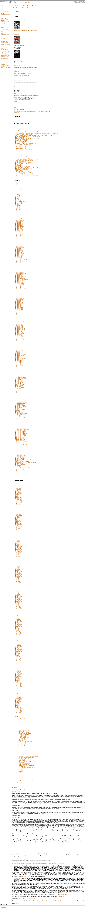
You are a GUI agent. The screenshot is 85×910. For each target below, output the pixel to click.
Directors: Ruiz (19, 334)
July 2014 (18, 616)
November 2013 (19, 624)
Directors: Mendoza (19, 308)
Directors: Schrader (19, 336)
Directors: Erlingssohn (20, 253)
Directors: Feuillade (19, 257)
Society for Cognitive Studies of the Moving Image (25, 467)
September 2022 (19, 515)
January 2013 (18, 634)
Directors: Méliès (19, 306)
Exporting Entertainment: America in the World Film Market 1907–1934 (5, 29)
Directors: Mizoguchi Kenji (21, 312)
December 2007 (19, 698)
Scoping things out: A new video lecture (23, 162)
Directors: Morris (19, 313)
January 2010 (18, 672)
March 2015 (18, 607)
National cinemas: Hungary (21, 434)
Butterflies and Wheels (23, 720)
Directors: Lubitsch (19, 300)
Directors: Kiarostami (20, 283)
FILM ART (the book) (20, 387)
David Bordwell (19, 210)
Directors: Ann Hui (19, 219)
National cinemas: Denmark (21, 428)
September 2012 (19, 638)
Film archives (18, 386)
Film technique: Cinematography (22, 399)
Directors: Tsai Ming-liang (21, 354)
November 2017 (19, 574)
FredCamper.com (22, 738)
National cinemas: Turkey (21, 456)
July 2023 (18, 504)
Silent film (18, 466)
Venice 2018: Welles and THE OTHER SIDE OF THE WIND (27, 138)
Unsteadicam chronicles (16, 784)
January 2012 (18, 647)
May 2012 (18, 643)
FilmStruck (18, 410)
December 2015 (19, 598)
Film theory (18, 408)
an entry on (34, 795)
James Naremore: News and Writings (25, 748)
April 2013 (18, 631)
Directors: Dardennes (20, 243)
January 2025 (18, 490)
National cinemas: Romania (21, 447)
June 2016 (18, 592)
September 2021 (19, 526)
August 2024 (18, 494)
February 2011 (19, 658)
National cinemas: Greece (21, 432)
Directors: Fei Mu (19, 255)
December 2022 (19, 512)
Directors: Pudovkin (20, 327)
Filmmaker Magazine (22, 736)
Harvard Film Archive (23, 743)
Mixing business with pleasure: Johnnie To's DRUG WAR (27, 159)
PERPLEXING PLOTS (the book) (22, 461)
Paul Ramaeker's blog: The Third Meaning (26, 765)
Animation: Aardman (20, 193)
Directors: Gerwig (19, 262)
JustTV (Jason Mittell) (23, 753)
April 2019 (18, 556)
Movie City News (22, 759)
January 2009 (18, 684)
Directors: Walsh (19, 361)
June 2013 (18, 629)
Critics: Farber (18, 206)
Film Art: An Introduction (4, 16)
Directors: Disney (19, 248)
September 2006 (19, 713)
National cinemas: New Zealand (22, 444)
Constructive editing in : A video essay (5, 38)
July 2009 (18, 678)
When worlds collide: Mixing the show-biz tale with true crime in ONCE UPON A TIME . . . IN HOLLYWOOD (37, 133)
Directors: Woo (19, 366)
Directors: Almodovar (20, 212)
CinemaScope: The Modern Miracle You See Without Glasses (5, 34)
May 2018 (18, 568)
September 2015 (19, 601)
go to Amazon (16, 34)
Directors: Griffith (19, 266)
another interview (24, 876)
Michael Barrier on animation (24, 755)
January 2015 (18, 609)
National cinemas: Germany (21, 431)
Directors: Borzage (19, 227)
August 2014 (18, 615)
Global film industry (20, 412)
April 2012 (18, 644)
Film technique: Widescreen (21, 406)
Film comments (19, 388)
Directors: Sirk (19, 340)
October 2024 (18, 492)
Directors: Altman (19, 213)
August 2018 (18, 565)
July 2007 (18, 703)
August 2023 (18, 503)
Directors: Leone (19, 296)
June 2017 (18, 579)
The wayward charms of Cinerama (22, 169)
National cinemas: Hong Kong (21, 433)
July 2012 (18, 641)
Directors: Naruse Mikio (20, 315)
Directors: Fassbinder (20, 254)
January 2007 (18, 709)
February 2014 (19, 621)
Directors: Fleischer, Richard (21, 259)
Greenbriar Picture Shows (23, 742)
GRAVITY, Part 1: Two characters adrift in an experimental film (28, 157)
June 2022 (18, 518)
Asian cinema (18, 196)
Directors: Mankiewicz (20, 303)
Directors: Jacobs (19, 277)
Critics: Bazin (18, 205)
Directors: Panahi (19, 323)
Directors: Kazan (19, 281)
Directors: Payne (19, 324)
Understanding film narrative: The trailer (23, 155)
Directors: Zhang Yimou (20, 370)
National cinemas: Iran (20, 437)
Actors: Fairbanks (19, 186)
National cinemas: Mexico (21, 442)
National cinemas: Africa (20, 422)
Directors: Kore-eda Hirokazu (21, 288)
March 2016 (18, 595)
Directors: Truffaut (19, 353)
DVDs (17, 373)
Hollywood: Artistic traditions (21, 413)
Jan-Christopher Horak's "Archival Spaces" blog (27, 749)
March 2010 (18, 670)
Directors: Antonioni (20, 220)
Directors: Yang (19, 368)
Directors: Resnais (19, 331)
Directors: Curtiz (19, 242)
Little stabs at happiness (20, 418)
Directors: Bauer (19, 222)
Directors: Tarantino (19, 350)
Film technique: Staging (20, 405)
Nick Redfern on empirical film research (26, 761)
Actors (17, 185)
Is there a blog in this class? (21, 417)
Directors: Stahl (19, 346)
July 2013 (18, 628)
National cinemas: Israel (20, 438)
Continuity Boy (21, 729)
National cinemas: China (20, 427)
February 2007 (19, 708)
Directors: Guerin (19, 268)
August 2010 (18, 664)
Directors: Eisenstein (20, 251)
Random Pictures (22, 766)
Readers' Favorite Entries (20, 464)
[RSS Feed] (16, 119)
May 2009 (18, 680)
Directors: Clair (19, 235)
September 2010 (19, 663)
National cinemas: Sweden (21, 453)
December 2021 (19, 524)
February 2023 (19, 510)
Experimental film (19, 374)
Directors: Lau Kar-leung (20, 295)
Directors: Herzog (19, 270)
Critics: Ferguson (19, 207)
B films (17, 198)
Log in (17, 782)
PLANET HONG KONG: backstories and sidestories (26, 462)
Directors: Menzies (19, 309)
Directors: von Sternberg (20, 358)
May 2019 (18, 555)
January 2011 (18, 659)
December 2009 (19, 673)
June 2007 (18, 704)
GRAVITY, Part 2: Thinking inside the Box (24, 156)
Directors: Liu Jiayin (20, 297)
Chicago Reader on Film (23, 721)
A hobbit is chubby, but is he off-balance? (23, 166)
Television (18, 472)
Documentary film (19, 372)
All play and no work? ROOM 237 (22, 163)
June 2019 (18, 554)
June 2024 (18, 495)
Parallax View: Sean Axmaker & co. (25, 764)
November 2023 (19, 501)
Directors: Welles (19, 364)
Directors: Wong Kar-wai (20, 365)
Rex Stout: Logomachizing (4, 41)
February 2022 (19, 522)
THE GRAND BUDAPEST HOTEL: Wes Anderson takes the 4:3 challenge (30, 153)
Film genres (18, 391)
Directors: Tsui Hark (20, 355)
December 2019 (19, 548)
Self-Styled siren (22, 771)
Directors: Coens (19, 236)
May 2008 (18, 693)
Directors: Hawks (19, 269)
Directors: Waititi (19, 360)
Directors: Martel (19, 305)
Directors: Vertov (19, 357)
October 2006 (18, 712)
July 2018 (18, 566)
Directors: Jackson (19, 276)
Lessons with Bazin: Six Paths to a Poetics (5, 42)
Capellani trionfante (19, 177)
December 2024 (19, 491)
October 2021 (18, 525)
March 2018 (18, 570)
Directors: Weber (19, 362)
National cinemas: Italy (20, 439)
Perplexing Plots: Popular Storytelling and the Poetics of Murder (5, 11)
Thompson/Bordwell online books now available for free (26, 130)
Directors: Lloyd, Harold (20, 298)
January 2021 (18, 534)
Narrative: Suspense (19, 421)
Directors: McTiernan (20, 307)
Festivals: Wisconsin (20, 384)
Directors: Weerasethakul (20, 363)
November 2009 (19, 674)
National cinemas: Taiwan (21, 454)
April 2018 (18, 569)
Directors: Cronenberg (20, 239)
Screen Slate (21, 770)
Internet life (18, 416)
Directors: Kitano (19, 286)
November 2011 (19, 649)
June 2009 (18, 679)
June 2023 (18, 505)
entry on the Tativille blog (64, 894)
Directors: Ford (19, 260)
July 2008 (18, 690)
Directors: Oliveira (19, 317)
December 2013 (19, 623)
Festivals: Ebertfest (19, 379)
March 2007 (18, 707)
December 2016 (19, 585)
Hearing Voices (3, 66)
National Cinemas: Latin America (22, 441)
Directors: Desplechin (20, 247)
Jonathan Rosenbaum (22, 752)
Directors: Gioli (19, 263)
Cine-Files (20, 723)
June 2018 (18, 567)
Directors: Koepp (19, 287)
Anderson (18, 191)
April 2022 (18, 520)
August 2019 (18, 552)
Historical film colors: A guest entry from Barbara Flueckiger (27, 131)
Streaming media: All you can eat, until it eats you (25, 129)
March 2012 (18, 645)
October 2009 (18, 675)
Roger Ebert (18, 164)
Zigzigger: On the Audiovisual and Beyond (26, 780)
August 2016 (18, 590)
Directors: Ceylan (19, 232)
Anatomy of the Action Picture (5, 65)
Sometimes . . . (19, 468)
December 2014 (19, 610)
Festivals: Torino (19, 381)
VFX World (21, 776)
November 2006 (19, 711)
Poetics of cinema (19, 463)
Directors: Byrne (19, 228)
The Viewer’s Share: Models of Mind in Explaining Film (5, 49)
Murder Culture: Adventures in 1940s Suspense (5, 48)
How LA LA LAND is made (21, 140)
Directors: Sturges (19, 347)
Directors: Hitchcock (20, 271)
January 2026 (18, 487)
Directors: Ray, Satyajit (20, 329)
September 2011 (19, 651)
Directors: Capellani (19, 230)
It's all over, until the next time (21, 142)
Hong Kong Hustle (22, 746)
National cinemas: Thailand (21, 455)
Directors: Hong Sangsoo (20, 272)
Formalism (18, 411)
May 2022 (18, 519)
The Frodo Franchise (20, 473)
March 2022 (18, 521)
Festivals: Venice (19, 383)
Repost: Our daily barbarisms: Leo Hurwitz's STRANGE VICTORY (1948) (30, 132)
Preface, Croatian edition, (5, 67)
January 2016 (18, 597)
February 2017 (19, 583)
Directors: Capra (19, 231)
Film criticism (18, 389)
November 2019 (19, 549)
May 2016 (18, 593)
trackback (83, 900)
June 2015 (18, 604)
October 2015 (18, 600)
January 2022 (18, 523)
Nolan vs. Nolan (19, 170)
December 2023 (19, 500)
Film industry (18, 393)
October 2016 (18, 588)
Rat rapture (14, 787)
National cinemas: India (20, 436)
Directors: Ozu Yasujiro (20, 321)
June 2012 (18, 642)
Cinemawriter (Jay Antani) (23, 724)
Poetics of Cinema (3, 24)
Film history (18, 392)
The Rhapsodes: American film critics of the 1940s (25, 474)
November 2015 (19, 599)
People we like (19, 460)
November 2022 (19, 513)
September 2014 (19, 614)
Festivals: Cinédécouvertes (21, 377)
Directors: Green (19, 265)
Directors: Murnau (19, 314)
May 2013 (18, 630)
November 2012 (19, 636)
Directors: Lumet (19, 301)
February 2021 (19, 533)
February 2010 (19, 671)
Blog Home (18, 14)
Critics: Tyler (18, 209)
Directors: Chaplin (19, 233)
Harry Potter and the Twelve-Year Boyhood (24, 147)
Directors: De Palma (20, 245)
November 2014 (19, 611)
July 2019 (18, 553)
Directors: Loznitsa (19, 299)
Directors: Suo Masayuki (20, 349)
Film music (18, 394)
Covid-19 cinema (19, 202)
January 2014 (18, 622)
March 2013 (18, 632)
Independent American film (21, 415)
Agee (17, 190)
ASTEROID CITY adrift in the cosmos (23, 126)
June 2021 (18, 529)
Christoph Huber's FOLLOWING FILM (26, 722)
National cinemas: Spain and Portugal (23, 452)
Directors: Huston (19, 274)
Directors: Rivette (19, 332)
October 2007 (18, 700)
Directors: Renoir (19, 330)
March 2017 (18, 582)
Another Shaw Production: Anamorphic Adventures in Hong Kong (4, 58)
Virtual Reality (19, 478)
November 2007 (19, 699)
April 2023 (18, 507)
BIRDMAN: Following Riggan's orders (23, 148)
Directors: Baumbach (20, 223)
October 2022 (18, 514)
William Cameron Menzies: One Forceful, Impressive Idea (5, 56)
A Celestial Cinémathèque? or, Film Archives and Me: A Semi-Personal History (5, 44)
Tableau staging (19, 471)
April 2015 (18, 606)
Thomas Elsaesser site (22, 774)
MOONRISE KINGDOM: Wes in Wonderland (25, 152)
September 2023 (19, 502)
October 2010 (18, 662)
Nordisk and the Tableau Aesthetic (5, 55)
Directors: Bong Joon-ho (20, 226)
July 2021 (18, 528)
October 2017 (18, 575)
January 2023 (18, 511)
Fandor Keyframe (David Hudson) (25, 733)
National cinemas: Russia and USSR (23, 448)
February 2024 (19, 498)
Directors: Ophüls (19, 318)
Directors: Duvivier (19, 250)
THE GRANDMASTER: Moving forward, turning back (26, 158)
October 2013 (18, 625)
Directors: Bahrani (19, 221)
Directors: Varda (19, 356)
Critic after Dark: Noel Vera (24, 730)
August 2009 (18, 677)
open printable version (24, 789)
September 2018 (19, 564)
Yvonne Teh (21, 779)
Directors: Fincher (19, 258)
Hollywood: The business (21, 414)
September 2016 (19, 589)
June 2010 (18, 667)
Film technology (19, 407)
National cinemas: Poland (21, 446)
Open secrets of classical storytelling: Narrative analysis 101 (27, 145)
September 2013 (19, 626)
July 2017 (18, 578)
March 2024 (18, 497)
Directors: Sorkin (19, 343)
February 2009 (19, 683)
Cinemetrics (21, 726)
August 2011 (18, 652)
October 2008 (18, 687)
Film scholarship (19, 396)
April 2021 (18, 531)
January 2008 (18, 697)
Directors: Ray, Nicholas (20, 328)
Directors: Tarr (19, 351)
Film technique (19, 398)
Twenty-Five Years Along (5, 54)
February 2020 (19, 546)
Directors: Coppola (19, 238)
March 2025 (18, 489)
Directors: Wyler (19, 367)
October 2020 (18, 538)
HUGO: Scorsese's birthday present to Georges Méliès (26, 172)
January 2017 (18, 584)
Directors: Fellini (19, 256)
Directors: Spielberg (19, 344)
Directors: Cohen (19, 237)
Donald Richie (19, 165)
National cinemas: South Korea (22, 451)
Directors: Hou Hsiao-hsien (21, 273)
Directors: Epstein (19, 252)
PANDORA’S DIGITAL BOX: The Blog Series (23, 125)
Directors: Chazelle (19, 234)
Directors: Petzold (19, 325)
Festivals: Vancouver (20, 382)
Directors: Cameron (19, 229)
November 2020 (19, 537)
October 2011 (18, 650)
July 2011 (18, 653)
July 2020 (18, 541)
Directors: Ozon (19, 320)
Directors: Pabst (19, 322)
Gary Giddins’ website (23, 739)
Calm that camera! (19, 127)
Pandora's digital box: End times (22, 161)
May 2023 (18, 506)
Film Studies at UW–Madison (24, 734)
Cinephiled (20, 727)
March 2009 (18, 682)
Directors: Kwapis (19, 292)
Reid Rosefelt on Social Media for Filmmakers (27, 767)
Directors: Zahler (19, 369)
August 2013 (18, 627)
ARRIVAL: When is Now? (21, 141)
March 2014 (18, 620)
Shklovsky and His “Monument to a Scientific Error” (5, 46)
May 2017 (18, 580)
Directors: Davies (19, 244)
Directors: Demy (19, 246)
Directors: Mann (19, 304)
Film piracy (18, 395)
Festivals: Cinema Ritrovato (21, 378)
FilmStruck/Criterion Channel (24, 737)
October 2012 (18, 637)
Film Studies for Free (22, 735)
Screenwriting (18, 465)
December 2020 (19, 536)
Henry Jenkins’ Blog (22, 745)
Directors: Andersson (20, 217)
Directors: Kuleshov (20, 290)
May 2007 (18, 705)
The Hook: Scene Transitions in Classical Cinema (5, 64)
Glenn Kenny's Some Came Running (25, 741)
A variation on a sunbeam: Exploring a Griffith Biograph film (27, 175)
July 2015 (18, 603)
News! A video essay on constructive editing (24, 168)
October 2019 (18, 550)
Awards (17, 197)
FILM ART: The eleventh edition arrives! (23, 144)
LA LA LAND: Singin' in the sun (22, 139)
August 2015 (18, 602)
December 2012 (19, 635)
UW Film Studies (19, 477)
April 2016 (18, 594)
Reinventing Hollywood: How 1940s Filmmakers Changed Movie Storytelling (5, 15)
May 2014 (18, 618)
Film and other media (20, 385)
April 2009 (18, 681)
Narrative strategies (19, 420)
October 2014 (18, 612)
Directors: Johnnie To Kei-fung (22, 279)
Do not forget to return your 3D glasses (23, 176)
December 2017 (19, 573)
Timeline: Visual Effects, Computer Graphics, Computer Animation (31, 775)
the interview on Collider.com (58, 863)
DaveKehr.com (21, 731)
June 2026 (18, 484)
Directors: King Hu (19, 285)
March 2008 (18, 695)
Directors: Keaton (19, 282)
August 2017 (18, 577)
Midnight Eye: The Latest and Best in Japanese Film (28, 756)
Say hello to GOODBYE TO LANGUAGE (24, 149)
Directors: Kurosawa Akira (21, 291)
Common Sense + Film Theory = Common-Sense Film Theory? (5, 51)
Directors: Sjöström (19, 341)
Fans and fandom (19, 375)
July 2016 (18, 591)
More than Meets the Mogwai (24, 758)
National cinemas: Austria (21, 425)
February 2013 (19, 633)
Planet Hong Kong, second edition (5, 21)
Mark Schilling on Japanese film (24, 754)
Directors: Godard (19, 264)
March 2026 (18, 485)
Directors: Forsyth (19, 261)
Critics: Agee (18, 204)
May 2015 (18, 605)
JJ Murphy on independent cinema (25, 750)
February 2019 (19, 558)
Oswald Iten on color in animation (25, 763)
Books (17, 199)
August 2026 (18, 482)
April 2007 (18, 706)
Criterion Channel (19, 203)
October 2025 (18, 488)
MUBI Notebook (22, 760)
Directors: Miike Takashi (20, 310)
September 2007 (19, 701)
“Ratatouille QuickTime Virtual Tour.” (45, 829)
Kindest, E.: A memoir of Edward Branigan (24, 134)
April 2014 (18, 619)
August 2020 (18, 540)
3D (16, 184)
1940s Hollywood (19, 183)
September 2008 (19, 688)
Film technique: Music (20, 401)
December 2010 (19, 660)
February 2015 (19, 608)
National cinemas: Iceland (21, 435)
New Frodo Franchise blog (16, 785)
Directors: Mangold (19, 302)
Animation (18, 192)
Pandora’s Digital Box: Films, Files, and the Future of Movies (5, 19)
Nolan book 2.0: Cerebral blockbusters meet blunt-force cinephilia (28, 136)
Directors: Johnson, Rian (20, 280)
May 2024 (18, 496)
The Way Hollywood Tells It (4, 23)
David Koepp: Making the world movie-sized (24, 160)
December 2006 (19, 710)
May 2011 (18, 655)
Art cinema (18, 195)
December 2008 (19, 685)
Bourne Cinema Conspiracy (24, 719)
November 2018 (19, 562)
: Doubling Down (5, 52)
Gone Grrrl (18, 150)
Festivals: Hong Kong (20, 380)
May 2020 (18, 543)
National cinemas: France (20, 430)
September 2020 (19, 539)
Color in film (18, 200)
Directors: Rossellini (20, 333)
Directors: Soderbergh (20, 342)
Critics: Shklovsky (19, 208)
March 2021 (18, 532)
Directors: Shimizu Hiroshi (21, 339)
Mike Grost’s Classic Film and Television (26, 757)
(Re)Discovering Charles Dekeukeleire (4, 61)
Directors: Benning (19, 224)
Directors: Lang (19, 294)
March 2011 (18, 657)
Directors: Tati (18, 352)
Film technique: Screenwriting (21, 403)
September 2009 (19, 676)
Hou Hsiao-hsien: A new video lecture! (5, 33)
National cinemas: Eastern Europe (22, 429)
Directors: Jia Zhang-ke (20, 278)
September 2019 (19, 551)
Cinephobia (21, 728)
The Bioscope (21, 772)
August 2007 (18, 702)
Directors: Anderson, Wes (21, 216)
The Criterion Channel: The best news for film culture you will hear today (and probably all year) (34, 135)
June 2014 (18, 617)
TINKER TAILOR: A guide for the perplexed (24, 171)
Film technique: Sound (20, 404)
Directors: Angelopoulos (20, 218)
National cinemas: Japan (20, 440)
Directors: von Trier (19, 359)
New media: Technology (20, 458)
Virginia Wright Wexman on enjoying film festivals (28, 778)
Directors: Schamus (19, 335)
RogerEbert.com (22, 769)
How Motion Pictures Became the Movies (5, 36)
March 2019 (18, 557)
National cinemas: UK (20, 457)
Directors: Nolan (19, 316)
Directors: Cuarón (19, 240)
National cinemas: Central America (22, 426)
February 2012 (19, 646)
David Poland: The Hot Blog (24, 732)
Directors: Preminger (20, 326)
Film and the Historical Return (5, 70)
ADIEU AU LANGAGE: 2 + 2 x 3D (23, 151)
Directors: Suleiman (19, 348)
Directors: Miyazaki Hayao (21, 311)
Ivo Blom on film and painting (24, 747)
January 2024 (18, 499)
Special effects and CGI (20, 469)
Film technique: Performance (21, 402)
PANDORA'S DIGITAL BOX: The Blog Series (25, 459)
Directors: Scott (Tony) (20, 338)
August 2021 (18, 527)
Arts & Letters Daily (22, 718)
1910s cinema (18, 182)
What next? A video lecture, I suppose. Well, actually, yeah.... (27, 167)
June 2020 (18, 542)
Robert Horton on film (23, 768)
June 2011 (18, 654)
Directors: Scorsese (19, 337)
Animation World (61, 896)
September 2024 (19, 493)
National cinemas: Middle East (21, 443)
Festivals (17, 376)
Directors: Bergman (19, 225)
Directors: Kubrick (19, 289)
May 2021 (18, 530)
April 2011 (18, 656)
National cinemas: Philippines (21, 445)
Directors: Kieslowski (20, 284)
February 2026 (19, 486)
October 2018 (18, 563)
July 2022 (18, 517)
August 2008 (18, 689)
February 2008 (19, 696)
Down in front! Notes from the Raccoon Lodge (24, 173)
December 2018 (19, 560)
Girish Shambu (21, 740)
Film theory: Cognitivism (20, 409)
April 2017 (18, 581)
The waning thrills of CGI (21, 146)
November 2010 (19, 661)
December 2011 (19, 648)
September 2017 (19, 576)
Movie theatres (19, 419)
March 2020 (18, 545)
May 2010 (18, 668)
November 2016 (19, 586)
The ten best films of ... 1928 (21, 137)
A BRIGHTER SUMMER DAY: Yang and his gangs (26, 143)
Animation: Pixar (19, 194)
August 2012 (18, 640)
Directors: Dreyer (19, 249)
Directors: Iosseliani (19, 275)
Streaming (18, 470)
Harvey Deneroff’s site (23, 744)
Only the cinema (22, 762)
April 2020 (18, 544)
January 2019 (18, 559)
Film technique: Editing (20, 400)
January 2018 (18, 572)
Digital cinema (19, 211)
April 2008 (18, 694)
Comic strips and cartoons (21, 201)
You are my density (19, 174)
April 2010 (18, 669)
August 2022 (18, 516)
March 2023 (18, 508)
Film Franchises (19, 390)
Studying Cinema (3, 71)
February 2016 (19, 596)
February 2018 (19, 571)
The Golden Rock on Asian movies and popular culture (29, 773)
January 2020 (18, 547)
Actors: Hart (18, 187)
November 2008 (19, 686)
